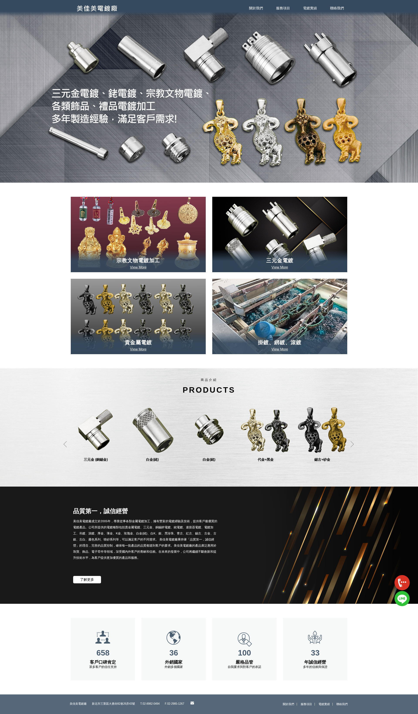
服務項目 (283, 8)
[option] (209, 91)
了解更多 (87, 579)
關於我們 (256, 8)
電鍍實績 (310, 8)
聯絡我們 (337, 8)
